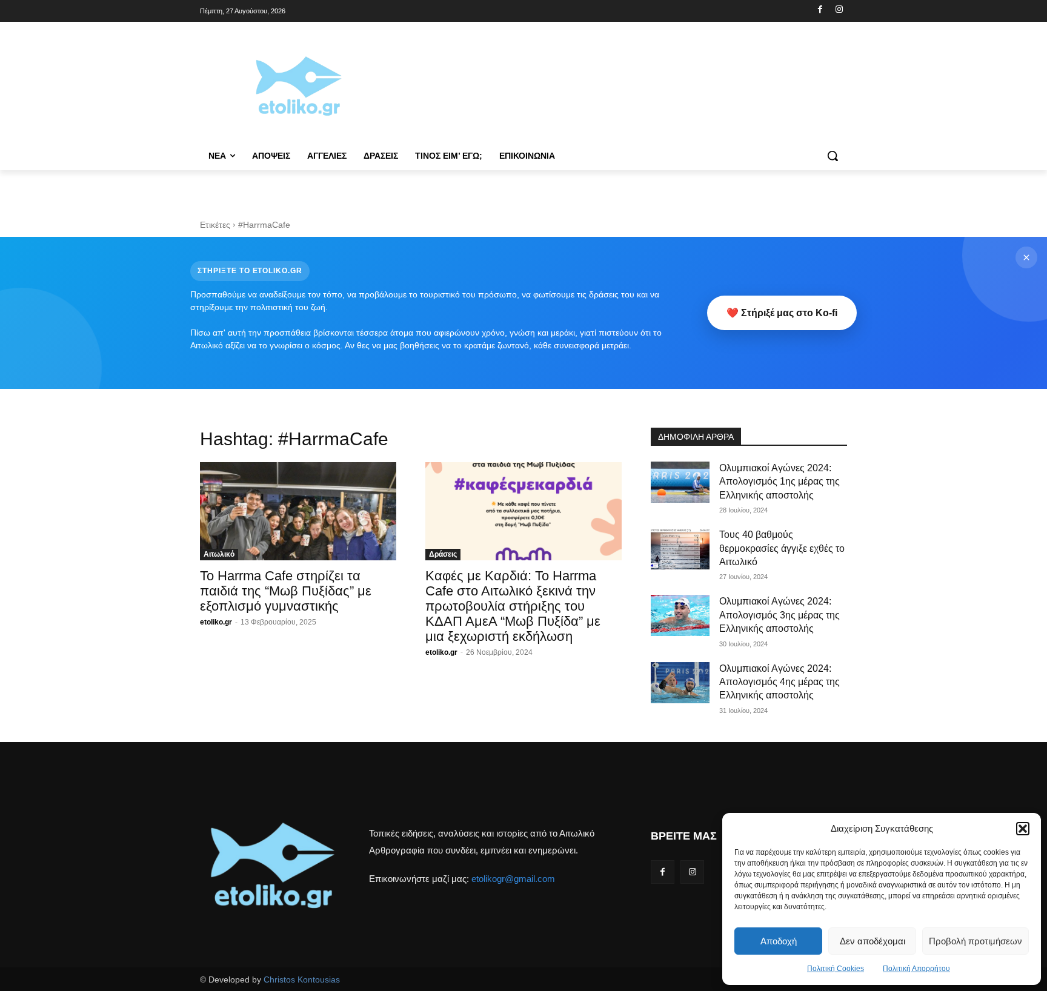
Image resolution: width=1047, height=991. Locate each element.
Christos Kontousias (302, 979)
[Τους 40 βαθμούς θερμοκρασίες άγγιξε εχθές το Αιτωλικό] (680, 548)
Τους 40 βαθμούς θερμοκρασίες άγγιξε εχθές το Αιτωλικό (782, 548)
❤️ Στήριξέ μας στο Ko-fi (781, 313)
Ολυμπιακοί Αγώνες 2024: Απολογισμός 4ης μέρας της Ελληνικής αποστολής (779, 682)
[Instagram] (839, 10)
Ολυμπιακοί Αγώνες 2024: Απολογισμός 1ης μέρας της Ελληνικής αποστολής (779, 481)
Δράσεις (443, 554)
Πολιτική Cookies (835, 968)
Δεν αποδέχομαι (872, 941)
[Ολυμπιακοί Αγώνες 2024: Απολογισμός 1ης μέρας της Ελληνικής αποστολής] (680, 482)
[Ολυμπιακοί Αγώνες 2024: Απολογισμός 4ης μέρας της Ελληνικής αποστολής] (680, 682)
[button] (1023, 829)
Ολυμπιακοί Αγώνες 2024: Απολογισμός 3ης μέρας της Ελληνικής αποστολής (779, 615)
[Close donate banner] (1026, 257)
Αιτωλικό (219, 554)
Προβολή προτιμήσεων (975, 941)
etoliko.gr (216, 622)
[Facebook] (820, 10)
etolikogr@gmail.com (513, 878)
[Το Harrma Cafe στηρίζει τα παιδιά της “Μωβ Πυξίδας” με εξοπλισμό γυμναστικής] (298, 511)
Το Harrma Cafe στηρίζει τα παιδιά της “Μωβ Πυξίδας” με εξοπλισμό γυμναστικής (285, 591)
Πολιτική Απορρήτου (916, 968)
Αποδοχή (778, 941)
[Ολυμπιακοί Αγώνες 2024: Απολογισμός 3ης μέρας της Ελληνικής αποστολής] (680, 615)
